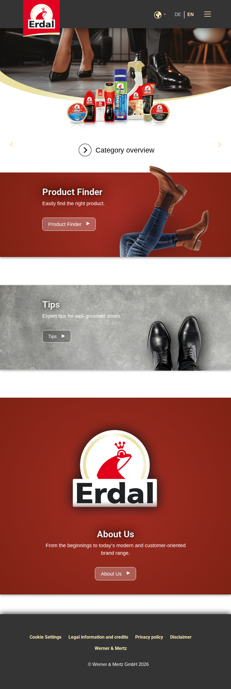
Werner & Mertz (111, 648)
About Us (111, 574)
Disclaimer (181, 637)
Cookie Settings (45, 637)
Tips (52, 336)
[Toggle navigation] (208, 14)
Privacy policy (149, 637)
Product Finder (64, 224)
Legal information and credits (98, 637)
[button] (163, 14)
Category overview (124, 150)
